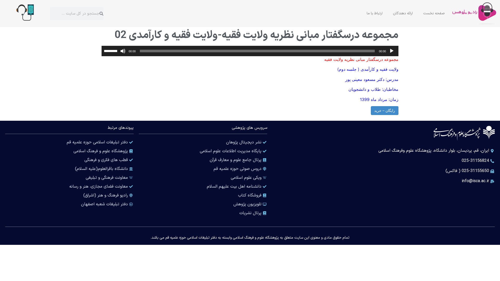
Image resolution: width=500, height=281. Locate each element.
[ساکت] (123, 51)
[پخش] (391, 51)
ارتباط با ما (375, 13)
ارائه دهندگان (403, 13)
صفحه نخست (434, 13)
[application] (250, 51)
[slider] (111, 50)
